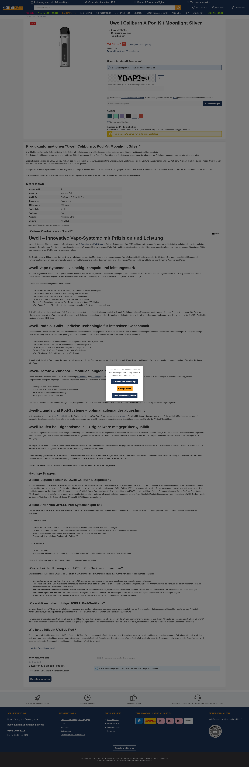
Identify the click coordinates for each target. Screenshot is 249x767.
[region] (64, 48)
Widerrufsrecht (113, 723)
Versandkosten (118, 758)
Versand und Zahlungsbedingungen (75, 720)
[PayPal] (139, 721)
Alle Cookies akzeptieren (124, 396)
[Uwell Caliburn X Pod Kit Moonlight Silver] (64, 48)
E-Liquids (61, 416)
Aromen (123, 416)
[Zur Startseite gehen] (13, 7)
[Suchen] (178, 7)
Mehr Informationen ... (128, 375)
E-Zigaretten (84, 244)
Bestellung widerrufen (124, 748)
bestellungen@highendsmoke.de (25, 724)
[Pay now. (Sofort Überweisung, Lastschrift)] (170, 721)
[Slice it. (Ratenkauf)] (161, 721)
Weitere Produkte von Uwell (42, 648)
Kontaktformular (113, 727)
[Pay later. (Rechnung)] (179, 721)
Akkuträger (95, 377)
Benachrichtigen (212, 104)
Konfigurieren (124, 389)
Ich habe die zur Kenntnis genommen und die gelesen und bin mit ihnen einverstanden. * (161, 97)
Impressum (65, 727)
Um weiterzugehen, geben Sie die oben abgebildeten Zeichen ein (131, 85)
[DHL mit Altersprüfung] (150, 721)
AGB (175, 97)
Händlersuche (113, 720)
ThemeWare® (147, 761)
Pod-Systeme (99, 244)
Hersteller (111, 731)
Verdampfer (82, 377)
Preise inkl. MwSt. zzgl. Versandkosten (123, 51)
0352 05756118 (16, 730)
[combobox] (104, 7)
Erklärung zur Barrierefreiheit (73, 735)
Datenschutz (66, 731)
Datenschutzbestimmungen (132, 97)
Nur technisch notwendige (124, 382)
